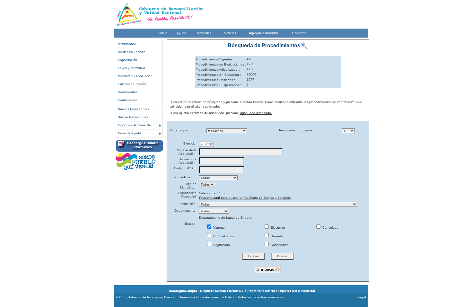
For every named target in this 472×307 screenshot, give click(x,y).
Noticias (230, 33)
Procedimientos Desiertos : (215, 80)
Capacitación (127, 60)
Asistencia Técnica (131, 52)
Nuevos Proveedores (133, 109)
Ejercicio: (190, 143)
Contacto (299, 33)
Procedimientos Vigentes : (215, 59)
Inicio (163, 33)
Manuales (204, 33)
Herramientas (127, 92)
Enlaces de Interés (132, 84)
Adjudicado (221, 245)
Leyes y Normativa (131, 68)
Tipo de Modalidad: (188, 185)
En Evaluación (223, 236)
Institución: (188, 204)
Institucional (126, 44)
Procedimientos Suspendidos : (218, 85)
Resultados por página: (296, 130)
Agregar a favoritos (264, 33)
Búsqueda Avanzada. (256, 113)
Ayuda (181, 33)
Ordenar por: (179, 130)
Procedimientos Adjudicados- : (218, 69)
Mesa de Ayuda (129, 133)
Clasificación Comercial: (187, 194)
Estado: (191, 223)
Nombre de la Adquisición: (187, 151)
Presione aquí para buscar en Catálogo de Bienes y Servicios (245, 197)
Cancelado (329, 227)
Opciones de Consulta (134, 125)
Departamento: (185, 210)
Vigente (218, 227)
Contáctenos (127, 100)
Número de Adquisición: (188, 160)
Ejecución (277, 227)
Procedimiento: (185, 177)
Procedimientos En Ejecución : (218, 74)
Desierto (276, 236)
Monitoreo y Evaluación (135, 76)
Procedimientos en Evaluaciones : (221, 64)
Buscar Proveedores (133, 117)
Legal (361, 297)
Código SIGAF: (185, 168)
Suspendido (279, 245)
